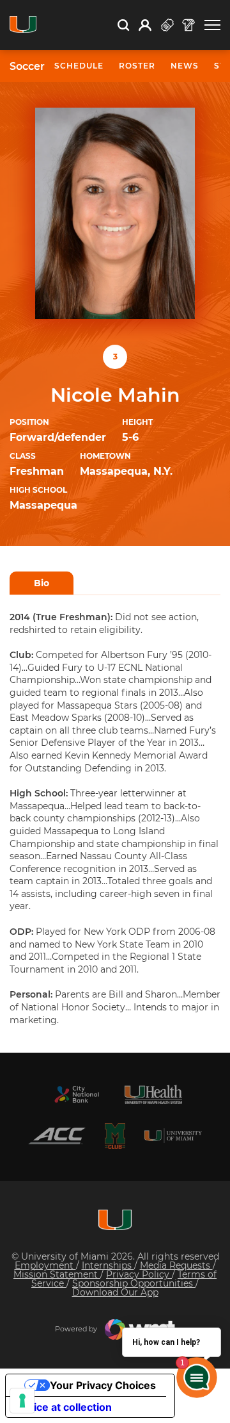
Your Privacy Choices (103, 1385)
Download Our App (115, 1292)
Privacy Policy (139, 1274)
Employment (45, 1265)
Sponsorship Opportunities (133, 1283)
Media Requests (176, 1265)
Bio (41, 583)
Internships (108, 1265)
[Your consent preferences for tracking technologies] (22, 1400)
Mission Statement (56, 1274)
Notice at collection (64, 1407)
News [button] (185, 65)
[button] (212, 25)
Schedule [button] (78, 65)
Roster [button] (137, 65)
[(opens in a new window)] (76, 1094)
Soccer (27, 67)
